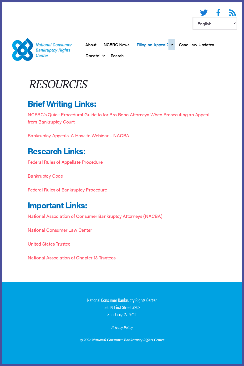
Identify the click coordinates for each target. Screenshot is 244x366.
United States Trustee (49, 243)
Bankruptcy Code (45, 175)
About (91, 44)
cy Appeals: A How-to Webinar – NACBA (87, 135)
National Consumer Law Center (60, 229)
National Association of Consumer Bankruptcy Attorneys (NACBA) (95, 215)
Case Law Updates (196, 44)
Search (117, 55)
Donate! (93, 55)
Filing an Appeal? (152, 44)
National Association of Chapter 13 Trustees (71, 257)
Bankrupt (37, 135)
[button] (171, 44)
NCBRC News (117, 44)
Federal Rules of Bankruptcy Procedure (67, 189)
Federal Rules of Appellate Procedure (65, 161)
